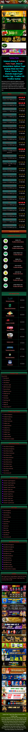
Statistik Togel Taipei (8, 500)
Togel (12, 64)
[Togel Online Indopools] (14, 696)
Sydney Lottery (9, 219)
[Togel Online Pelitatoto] (14, 45)
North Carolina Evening (9, 108)
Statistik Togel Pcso (8, 494)
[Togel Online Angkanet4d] (14, 690)
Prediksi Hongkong (7, 416)
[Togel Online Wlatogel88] (14, 632)
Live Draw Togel (7, 384)
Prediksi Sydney (7, 419)
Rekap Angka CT (7, 406)
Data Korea (6, 526)
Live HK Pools (5, 578)
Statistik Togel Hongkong (9, 483)
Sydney (9, 131)
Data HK (24, 719)
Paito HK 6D (4, 376)
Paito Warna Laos (7, 455)
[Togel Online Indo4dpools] (14, 651)
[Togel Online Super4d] (14, 26)
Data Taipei (6, 530)
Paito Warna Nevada (8, 468)
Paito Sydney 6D (7, 473)
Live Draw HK (6, 722)
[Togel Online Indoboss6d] (14, 594)
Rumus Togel (10, 576)
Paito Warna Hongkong (8, 448)
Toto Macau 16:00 (9, 142)
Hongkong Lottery (9, 225)
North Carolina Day (9, 103)
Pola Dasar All (6, 400)
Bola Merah (6, 378)
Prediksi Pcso (6, 427)
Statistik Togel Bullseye (8, 491)
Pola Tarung (23, 576)
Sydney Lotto (9, 208)
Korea (9, 180)
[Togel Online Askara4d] (14, 620)
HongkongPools (6, 726)
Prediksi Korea (6, 430)
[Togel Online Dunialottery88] (14, 671)
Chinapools (9, 137)
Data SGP (4, 721)
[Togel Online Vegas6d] (14, 613)
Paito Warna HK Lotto (21, 727)
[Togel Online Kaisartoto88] (14, 645)
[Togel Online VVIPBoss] (14, 13)
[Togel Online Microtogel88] (14, 588)
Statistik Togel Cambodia (9, 487)
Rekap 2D (5, 404)
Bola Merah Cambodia (8, 551)
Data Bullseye (6, 521)
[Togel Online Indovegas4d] (14, 709)
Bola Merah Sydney (8, 549)
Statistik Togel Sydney (8, 485)
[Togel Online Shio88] (14, 702)
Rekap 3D (5, 402)
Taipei (9, 202)
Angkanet (6, 724)
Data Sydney (6, 515)
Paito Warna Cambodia (8, 453)
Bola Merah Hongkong (8, 547)
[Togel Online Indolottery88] (14, 683)
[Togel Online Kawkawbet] (14, 607)
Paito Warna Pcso (7, 459)
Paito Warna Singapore (8, 446)
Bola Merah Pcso (7, 558)
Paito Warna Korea (7, 462)
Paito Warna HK (14, 717)
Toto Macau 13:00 (9, 125)
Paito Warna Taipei (7, 466)
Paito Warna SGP (18, 719)
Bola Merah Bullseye (8, 555)
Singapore (9, 148)
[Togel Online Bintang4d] (14, 626)
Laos (9, 191)
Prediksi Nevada (7, 436)
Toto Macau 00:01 (9, 97)
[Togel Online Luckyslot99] (14, 658)
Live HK (10, 579)
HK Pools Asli (20, 729)
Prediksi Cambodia (7, 421)
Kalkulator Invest (7, 391)
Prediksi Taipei (6, 434)
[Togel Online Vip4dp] (14, 664)
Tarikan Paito (14, 58)
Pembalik (5, 395)
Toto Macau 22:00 (9, 185)
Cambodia (9, 114)
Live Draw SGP (5, 579)
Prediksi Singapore (7, 414)
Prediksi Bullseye (7, 425)
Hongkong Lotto (9, 213)
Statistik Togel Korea (8, 496)
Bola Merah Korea (7, 560)
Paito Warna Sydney (8, 451)
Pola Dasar (6, 398)
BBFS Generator (7, 387)
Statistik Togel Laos (8, 489)
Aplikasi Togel (16, 576)
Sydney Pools (12, 724)
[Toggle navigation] (25, 7)
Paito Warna (6, 382)
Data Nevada (6, 532)
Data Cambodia (7, 517)
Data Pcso (5, 523)
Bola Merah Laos (7, 553)
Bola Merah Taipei (7, 564)
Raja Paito (22, 578)
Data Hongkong (7, 512)
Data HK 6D (6, 534)
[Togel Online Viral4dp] (14, 52)
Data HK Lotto (12, 727)
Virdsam (3, 717)
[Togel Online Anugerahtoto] (14, 677)
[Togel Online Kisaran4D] (14, 33)
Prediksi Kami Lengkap (8, 438)
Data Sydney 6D (7, 537)
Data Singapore (7, 510)
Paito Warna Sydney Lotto (16, 726)
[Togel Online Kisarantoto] (14, 39)
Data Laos (5, 519)
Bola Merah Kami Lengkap (9, 569)
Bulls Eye (9, 120)
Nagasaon (21, 717)
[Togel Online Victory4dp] (14, 600)
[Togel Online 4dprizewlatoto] (14, 639)
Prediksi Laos (6, 423)
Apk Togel (4, 576)
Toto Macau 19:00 (9, 155)
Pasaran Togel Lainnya (14, 231)
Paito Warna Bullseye (8, 457)
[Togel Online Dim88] (14, 20)
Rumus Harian (6, 389)
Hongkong (9, 196)
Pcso (9, 161)
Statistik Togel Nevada (8, 502)
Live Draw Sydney (13, 722)
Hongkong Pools (20, 724)
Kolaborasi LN (6, 393)
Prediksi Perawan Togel (13, 578)
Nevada (9, 168)
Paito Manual (6, 380)
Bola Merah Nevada (8, 566)
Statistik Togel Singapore (9, 480)
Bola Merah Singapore (8, 544)
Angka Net (8, 717)
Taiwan (9, 174)
